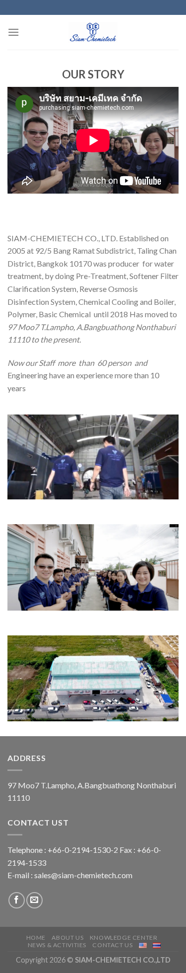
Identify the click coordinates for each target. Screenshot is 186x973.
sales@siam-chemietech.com (83, 875)
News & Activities (57, 945)
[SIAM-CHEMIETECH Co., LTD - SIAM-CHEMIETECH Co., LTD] (93, 32)
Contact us (112, 945)
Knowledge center (124, 937)
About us (67, 937)
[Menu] (13, 32)
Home (36, 937)
